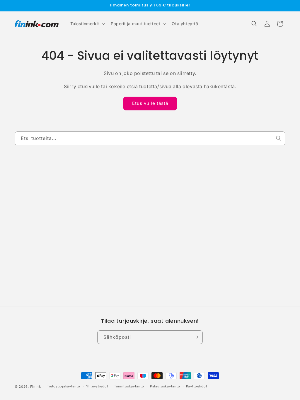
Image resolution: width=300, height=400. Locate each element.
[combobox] (150, 138)
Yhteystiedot (97, 386)
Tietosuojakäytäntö (64, 386)
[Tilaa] (196, 337)
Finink (35, 386)
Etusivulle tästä (150, 103)
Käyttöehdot (196, 386)
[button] (87, 24)
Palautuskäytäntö (165, 386)
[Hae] (278, 138)
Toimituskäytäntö (129, 386)
